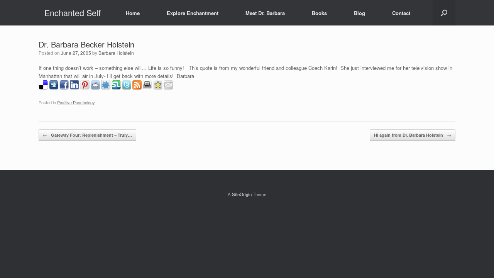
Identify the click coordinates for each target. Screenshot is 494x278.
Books (319, 13)
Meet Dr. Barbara (265, 13)
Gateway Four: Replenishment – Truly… (87, 135)
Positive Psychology (76, 102)
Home (133, 13)
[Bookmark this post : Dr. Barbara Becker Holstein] (157, 87)
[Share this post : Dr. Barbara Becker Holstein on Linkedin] (74, 87)
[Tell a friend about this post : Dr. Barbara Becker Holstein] (168, 87)
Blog (359, 13)
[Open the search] (444, 12)
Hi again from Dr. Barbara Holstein (412, 135)
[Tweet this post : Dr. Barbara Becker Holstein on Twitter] (126, 87)
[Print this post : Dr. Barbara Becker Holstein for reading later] (147, 87)
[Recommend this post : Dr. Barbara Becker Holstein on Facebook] (64, 87)
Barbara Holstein (116, 52)
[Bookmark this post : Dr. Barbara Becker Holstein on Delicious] (43, 87)
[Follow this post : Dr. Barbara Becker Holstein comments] (137, 87)
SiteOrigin (242, 194)
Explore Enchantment (192, 13)
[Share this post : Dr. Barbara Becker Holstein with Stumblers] (116, 87)
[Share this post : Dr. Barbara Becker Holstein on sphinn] (105, 87)
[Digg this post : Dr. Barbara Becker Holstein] (53, 87)
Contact (401, 13)
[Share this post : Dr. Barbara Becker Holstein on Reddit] (95, 87)
